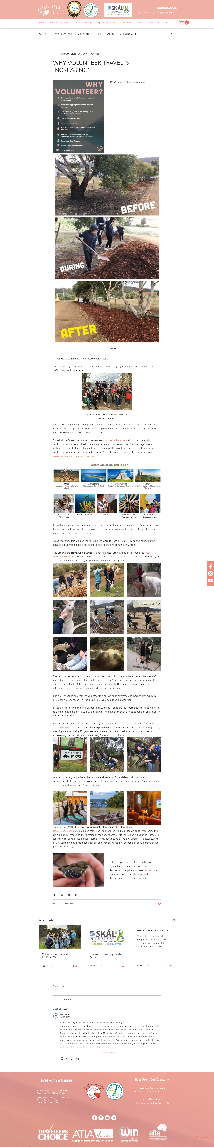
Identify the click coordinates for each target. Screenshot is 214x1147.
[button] (167, 8)
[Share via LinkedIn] (68, 894)
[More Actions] (159, 1016)
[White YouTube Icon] (210, 580)
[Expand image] (70, 580)
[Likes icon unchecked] (62, 1058)
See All (172, 920)
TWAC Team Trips (62, 34)
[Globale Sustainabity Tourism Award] (107, 937)
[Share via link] (76, 894)
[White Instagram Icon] (210, 573)
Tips (98, 34)
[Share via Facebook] (54, 894)
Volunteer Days (128, 34)
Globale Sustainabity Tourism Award (106, 956)
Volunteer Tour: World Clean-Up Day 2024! (59, 956)
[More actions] (159, 54)
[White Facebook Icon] (210, 567)
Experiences (84, 34)
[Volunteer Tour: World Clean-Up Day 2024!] (60, 937)
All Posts (43, 34)
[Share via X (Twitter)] (61, 894)
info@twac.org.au (166, 12)
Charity (110, 34)
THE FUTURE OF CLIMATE (152, 930)
